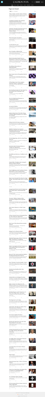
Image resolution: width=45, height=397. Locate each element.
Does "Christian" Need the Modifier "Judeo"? (18, 262)
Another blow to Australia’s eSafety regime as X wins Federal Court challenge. (18, 85)
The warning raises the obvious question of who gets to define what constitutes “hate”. (17, 149)
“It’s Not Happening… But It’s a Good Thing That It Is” (18, 139)
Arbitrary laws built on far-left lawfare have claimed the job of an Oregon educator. (18, 193)
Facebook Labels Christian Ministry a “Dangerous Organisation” (17, 147)
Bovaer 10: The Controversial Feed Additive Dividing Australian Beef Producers (18, 255)
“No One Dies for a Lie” (14, 44)
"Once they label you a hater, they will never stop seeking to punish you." (18, 333)
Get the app (26, 394)
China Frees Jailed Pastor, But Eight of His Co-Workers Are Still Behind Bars (18, 370)
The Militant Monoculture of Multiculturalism (15, 67)
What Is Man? (12, 354)
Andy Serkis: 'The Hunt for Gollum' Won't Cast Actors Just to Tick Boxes (17, 307)
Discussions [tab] (16, 11)
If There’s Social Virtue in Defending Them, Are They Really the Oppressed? (18, 216)
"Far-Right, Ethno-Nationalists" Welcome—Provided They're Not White (18, 339)
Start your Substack (20, 394)
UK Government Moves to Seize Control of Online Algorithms (18, 384)
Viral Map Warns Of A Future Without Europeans (17, 347)
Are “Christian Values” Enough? (15, 376)
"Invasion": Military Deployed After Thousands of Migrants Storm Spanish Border (17, 199)
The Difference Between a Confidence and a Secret (18, 155)
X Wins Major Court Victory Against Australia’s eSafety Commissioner (16, 83)
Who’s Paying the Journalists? (15, 37)
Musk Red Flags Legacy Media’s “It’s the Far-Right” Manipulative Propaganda (18, 239)
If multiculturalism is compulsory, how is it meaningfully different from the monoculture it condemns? (17, 69)
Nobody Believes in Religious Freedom (17, 277)
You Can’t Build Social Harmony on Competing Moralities (16, 99)
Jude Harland (13, 379)
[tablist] (13, 11)
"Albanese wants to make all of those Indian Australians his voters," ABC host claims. (18, 324)
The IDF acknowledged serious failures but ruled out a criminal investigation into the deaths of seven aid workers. (18, 32)
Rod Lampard (18, 62)
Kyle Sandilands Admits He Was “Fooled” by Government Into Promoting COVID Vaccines (18, 91)
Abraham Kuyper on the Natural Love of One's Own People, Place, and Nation (17, 292)
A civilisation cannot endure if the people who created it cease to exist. (17, 295)
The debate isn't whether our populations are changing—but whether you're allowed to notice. (18, 141)
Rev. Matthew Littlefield (20, 54)
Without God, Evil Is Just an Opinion (16, 122)
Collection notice (27, 392)
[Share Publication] (34, 2)
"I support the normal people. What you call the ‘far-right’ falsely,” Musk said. (17, 241)
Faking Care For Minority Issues (16, 231)
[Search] (32, 2)
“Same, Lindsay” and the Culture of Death (17, 13)
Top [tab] (12, 11)
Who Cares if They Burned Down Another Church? (18, 224)
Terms (24, 392)
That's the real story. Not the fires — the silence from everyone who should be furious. (17, 226)
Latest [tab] (10, 11)
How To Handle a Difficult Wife (15, 51)
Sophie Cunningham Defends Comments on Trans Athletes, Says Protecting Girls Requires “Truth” (18, 247)
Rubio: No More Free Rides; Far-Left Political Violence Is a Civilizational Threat (18, 284)
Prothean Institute (19, 227)
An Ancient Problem (13, 106)
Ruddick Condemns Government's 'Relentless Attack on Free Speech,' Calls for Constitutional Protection (18, 130)
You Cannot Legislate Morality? (15, 314)
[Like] (9, 26)
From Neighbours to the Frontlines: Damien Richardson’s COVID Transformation (18, 171)
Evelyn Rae (19, 258)
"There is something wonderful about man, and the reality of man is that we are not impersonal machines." (18, 356)
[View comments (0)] (15, 18)
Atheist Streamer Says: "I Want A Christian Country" (18, 362)
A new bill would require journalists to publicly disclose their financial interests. (18, 39)
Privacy (22, 392)
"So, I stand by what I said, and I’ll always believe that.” (17, 249)
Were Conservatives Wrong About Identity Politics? (18, 75)
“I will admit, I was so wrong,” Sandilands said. (16, 93)
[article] (22, 16)
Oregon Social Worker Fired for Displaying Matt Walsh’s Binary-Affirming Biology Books (18, 190)
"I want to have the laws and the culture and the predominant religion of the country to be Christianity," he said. (18, 364)
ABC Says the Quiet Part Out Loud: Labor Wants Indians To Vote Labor (17, 322)
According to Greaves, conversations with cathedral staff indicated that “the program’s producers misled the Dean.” (18, 23)
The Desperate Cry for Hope (15, 299)
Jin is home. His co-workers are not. (14, 371)
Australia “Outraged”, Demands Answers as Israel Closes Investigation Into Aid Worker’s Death (18, 29)
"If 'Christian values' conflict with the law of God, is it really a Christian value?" (18, 378)
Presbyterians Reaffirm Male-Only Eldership (16, 270)
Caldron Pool (13, 47)
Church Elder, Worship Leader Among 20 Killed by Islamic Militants (17, 163)
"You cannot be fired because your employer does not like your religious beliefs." (18, 117)
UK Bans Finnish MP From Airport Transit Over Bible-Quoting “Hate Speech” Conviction (18, 330)
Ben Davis (12, 150)
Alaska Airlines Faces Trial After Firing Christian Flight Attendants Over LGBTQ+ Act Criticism (18, 114)
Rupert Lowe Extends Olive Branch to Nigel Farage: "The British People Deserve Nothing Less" (18, 179)
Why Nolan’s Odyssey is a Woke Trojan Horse (17, 208)
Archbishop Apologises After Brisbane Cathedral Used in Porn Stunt (17, 21)
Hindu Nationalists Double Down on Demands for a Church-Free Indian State (17, 59)
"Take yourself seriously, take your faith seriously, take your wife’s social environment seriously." (18, 53)
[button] (12, 5)
